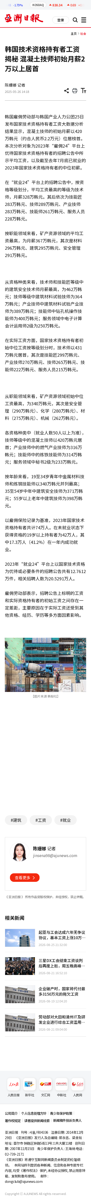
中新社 (61, 1095)
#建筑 (16, 820)
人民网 (77, 1095)
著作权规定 (13, 1120)
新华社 (29, 1095)
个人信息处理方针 (33, 1113)
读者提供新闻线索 (37, 1120)
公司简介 (11, 1113)
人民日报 (13, 1095)
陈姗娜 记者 (15, 85)
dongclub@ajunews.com (23, 1181)
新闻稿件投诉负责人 (67, 1120)
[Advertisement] (45, 764)
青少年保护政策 (61, 1113)
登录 (60, 20)
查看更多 (22, 877)
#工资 (40, 820)
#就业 (65, 820)
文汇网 (45, 1095)
